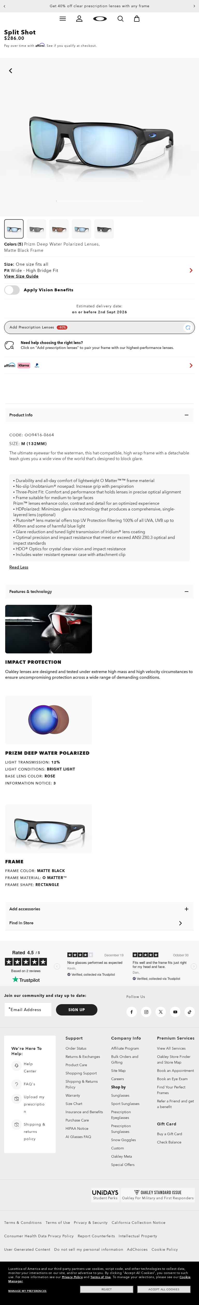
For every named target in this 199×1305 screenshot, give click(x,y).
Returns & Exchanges (83, 1056)
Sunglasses (120, 1095)
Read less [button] (18, 567)
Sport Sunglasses (125, 1103)
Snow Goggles (123, 1140)
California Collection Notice (139, 1222)
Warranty (73, 1095)
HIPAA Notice (77, 1128)
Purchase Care (77, 1120)
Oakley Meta (121, 1156)
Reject (107, 1289)
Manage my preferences (27, 1291)
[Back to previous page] (2, 63)
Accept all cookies (163, 1289)
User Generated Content (27, 1249)
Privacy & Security (91, 1222)
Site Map (118, 1070)
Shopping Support (81, 1073)
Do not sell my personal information (88, 1249)
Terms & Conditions (23, 1222)
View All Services (171, 1048)
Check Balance (169, 1142)
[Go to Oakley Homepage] (100, 18)
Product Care (76, 1065)
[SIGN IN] (79, 18)
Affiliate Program (125, 1048)
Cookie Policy (165, 1249)
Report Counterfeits (96, 1236)
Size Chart (74, 1103)
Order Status (76, 1048)
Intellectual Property (138, 1236)
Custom (117, 1148)
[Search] (120, 18)
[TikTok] (189, 1012)
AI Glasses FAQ (78, 1136)
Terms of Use (58, 1222)
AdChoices (137, 1249)
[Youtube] (175, 1012)
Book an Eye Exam (172, 1079)
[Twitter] (160, 1012)
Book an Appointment (175, 1070)
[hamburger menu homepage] (63, 18)
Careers (117, 1079)
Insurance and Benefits (84, 1112)
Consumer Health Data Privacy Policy (39, 1236)
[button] (4, 6)
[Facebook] (131, 1012)
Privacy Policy (72, 1277)
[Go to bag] (137, 18)
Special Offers (122, 1164)
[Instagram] (146, 1012)
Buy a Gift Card (169, 1134)
